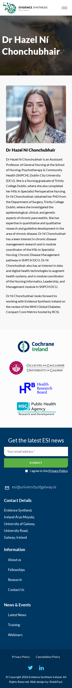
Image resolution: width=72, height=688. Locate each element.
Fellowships (16, 570)
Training (14, 625)
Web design (37, 681)
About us (14, 560)
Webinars (15, 635)
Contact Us (16, 590)
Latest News (17, 615)
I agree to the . (49, 470)
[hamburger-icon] (64, 8)
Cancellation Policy (48, 656)
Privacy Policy (57, 471)
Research (15, 580)
